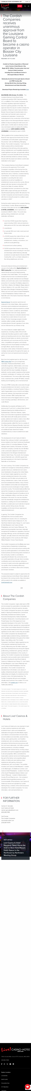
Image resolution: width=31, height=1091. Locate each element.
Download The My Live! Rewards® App (12, 1)
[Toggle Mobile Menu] (28, 6)
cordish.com (14, 682)
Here (27, 89)
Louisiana (4, 1075)
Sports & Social (5, 302)
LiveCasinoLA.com (6, 582)
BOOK (19, 6)
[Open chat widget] (27, 1086)
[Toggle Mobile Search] (25, 6)
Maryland (4, 1079)
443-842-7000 (5, 1060)
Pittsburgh (4, 1087)
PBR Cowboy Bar (6, 361)
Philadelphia (5, 1083)
